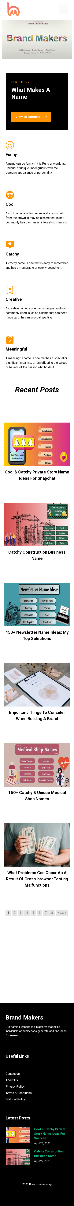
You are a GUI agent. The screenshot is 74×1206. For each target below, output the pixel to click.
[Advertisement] (37, 962)
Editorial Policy (16, 1099)
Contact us (13, 1074)
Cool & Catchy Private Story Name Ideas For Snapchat (50, 1133)
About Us (12, 1080)
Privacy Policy (15, 1086)
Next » (61, 912)
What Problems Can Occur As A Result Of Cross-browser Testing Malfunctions (37, 879)
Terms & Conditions (19, 1093)
